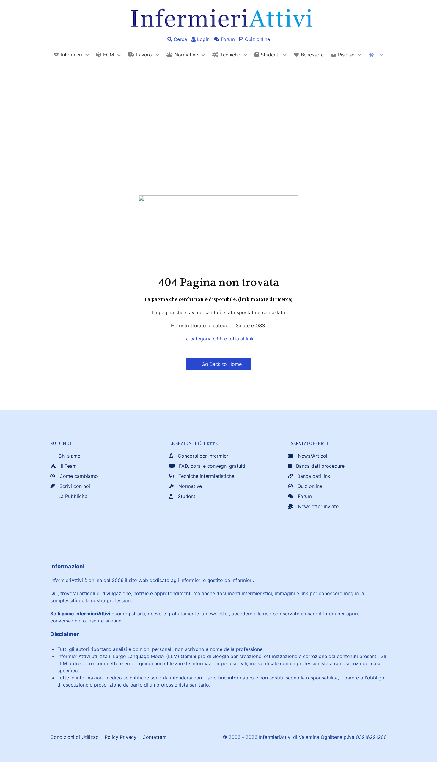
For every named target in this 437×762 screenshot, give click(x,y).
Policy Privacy (120, 737)
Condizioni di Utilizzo (74, 737)
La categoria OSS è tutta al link (218, 339)
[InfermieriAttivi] (218, 17)
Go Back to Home (221, 364)
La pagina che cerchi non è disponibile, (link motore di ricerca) (218, 299)
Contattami (155, 737)
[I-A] (376, 55)
